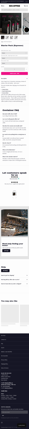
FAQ (2, 343)
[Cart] (25, 5)
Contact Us (3, 339)
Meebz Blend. (5, 89)
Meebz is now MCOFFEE (6, 351)
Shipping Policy (4, 364)
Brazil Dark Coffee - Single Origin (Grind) (9, 55)
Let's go (6, 250)
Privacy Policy (4, 360)
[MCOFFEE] (15, 6)
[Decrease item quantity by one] (2, 69)
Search (2, 347)
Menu (2, 5)
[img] (14, 177)
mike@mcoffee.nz (8, 388)
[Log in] (27, 6)
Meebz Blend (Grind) (6, 50)
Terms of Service (4, 368)
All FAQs (5, 270)
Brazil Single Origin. (6, 91)
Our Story (3, 335)
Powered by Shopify (4, 427)
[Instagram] (2, 422)
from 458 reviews (13, 178)
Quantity (2, 66)
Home (2, 41)
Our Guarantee (4, 355)
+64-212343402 (6, 386)
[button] (14, 73)
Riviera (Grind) (5, 60)
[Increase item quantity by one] (26, 69)
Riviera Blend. (5, 92)
